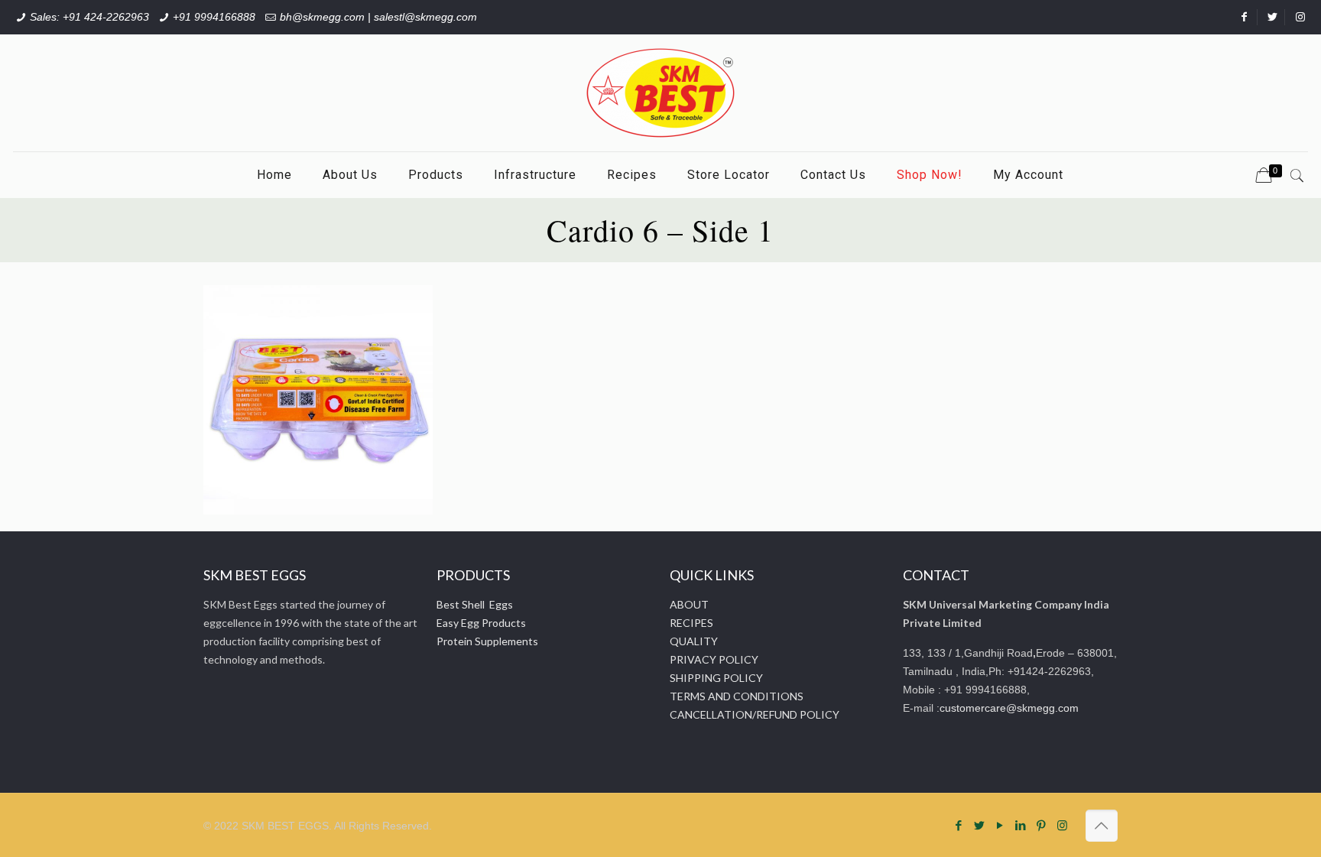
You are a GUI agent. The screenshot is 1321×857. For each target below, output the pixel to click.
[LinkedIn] (1021, 825)
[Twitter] (980, 825)
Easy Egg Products (481, 622)
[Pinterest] (1042, 825)
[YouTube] (1000, 825)
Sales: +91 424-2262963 (89, 17)
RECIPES (691, 622)
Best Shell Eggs (475, 604)
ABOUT (689, 604)
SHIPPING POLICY (716, 677)
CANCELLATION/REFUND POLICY (754, 714)
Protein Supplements (487, 641)
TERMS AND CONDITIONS (736, 696)
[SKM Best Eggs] (660, 92)
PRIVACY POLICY (714, 659)
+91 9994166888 (214, 17)
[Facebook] (959, 825)
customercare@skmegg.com (1009, 708)
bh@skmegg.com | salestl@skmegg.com (378, 17)
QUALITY (694, 641)
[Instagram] (1062, 825)
